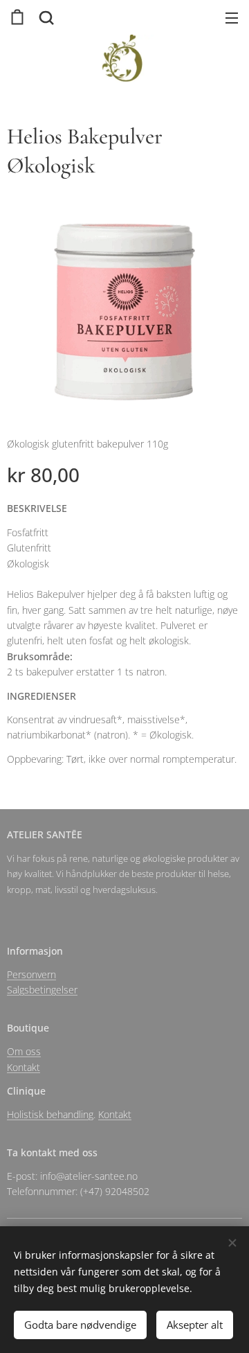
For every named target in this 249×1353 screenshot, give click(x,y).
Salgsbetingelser (42, 989)
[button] (45, 17)
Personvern (31, 974)
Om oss (24, 1051)
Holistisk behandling (50, 1114)
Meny (232, 17)
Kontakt (23, 1067)
